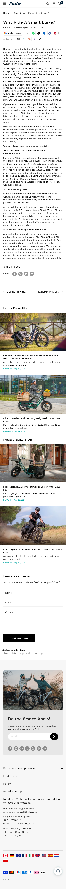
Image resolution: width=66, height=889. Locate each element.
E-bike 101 (7, 28)
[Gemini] (35, 39)
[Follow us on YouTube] (21, 748)
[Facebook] (49, 33)
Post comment (19, 638)
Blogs (16, 13)
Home (6, 13)
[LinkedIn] (44, 33)
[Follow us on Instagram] (16, 748)
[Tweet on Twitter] (26, 274)
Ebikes (5, 653)
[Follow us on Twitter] (33, 748)
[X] (39, 33)
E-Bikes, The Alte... (16, 292)
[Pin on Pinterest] (55, 33)
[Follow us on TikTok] (27, 748)
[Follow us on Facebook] (10, 748)
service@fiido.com (24, 809)
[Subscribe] (54, 736)
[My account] (54, 3)
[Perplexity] (24, 39)
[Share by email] (32, 274)
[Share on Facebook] (14, 274)
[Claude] (29, 39)
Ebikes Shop (17, 653)
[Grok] (40, 39)
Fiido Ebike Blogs (35, 653)
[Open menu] (4, 3)
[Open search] (47, 3)
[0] (60, 3)
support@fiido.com (26, 812)
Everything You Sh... (49, 292)
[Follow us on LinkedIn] (44, 748)
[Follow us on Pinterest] (39, 748)
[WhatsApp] (33, 33)
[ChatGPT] (18, 39)
